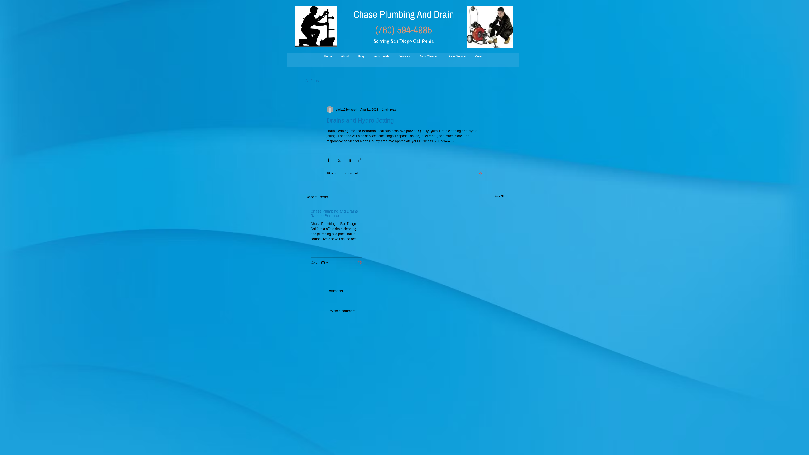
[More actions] (479, 109)
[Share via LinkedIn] (349, 160)
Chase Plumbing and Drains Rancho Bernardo (334, 213)
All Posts (312, 81)
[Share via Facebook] (329, 160)
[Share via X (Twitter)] (339, 160)
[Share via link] (360, 160)
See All (499, 196)
